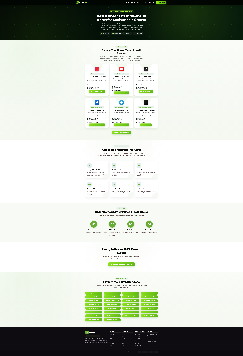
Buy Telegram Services (121, 124)
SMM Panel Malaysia (149, 315)
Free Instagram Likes (131, 304)
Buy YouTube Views (131, 296)
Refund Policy (138, 338)
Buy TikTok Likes (112, 308)
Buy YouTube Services (121, 92)
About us (133, 2)
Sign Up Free (162, 2)
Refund (124, 351)
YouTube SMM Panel (112, 293)
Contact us (139, 2)
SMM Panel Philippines (93, 319)
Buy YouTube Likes (93, 300)
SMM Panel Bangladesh (130, 315)
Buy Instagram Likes (94, 304)
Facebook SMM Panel (149, 293)
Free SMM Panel (112, 312)
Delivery (129, 351)
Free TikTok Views (93, 312)
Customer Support (139, 345)
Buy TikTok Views (130, 308)
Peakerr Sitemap (150, 343)
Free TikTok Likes (149, 308)
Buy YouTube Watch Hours (112, 300)
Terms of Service (138, 334)
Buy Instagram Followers (149, 300)
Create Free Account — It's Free (122, 264)
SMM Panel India (149, 312)
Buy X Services (145, 124)
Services (124, 338)
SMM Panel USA (94, 315)
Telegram (112, 343)
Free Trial (151, 2)
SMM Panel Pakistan (112, 315)
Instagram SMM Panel (93, 293)
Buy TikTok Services (145, 91)
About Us (137, 343)
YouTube (112, 336)
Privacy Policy (138, 336)
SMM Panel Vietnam (112, 319)
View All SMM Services (121, 132)
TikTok (111, 338)
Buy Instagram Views (112, 304)
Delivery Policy (138, 341)
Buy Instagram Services (96, 91)
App (123, 343)
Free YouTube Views (131, 300)
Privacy (118, 351)
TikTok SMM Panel (130, 293)
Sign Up (124, 336)
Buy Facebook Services (96, 124)
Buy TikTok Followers (93, 308)
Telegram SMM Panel (94, 296)
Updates (124, 341)
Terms (145, 2)
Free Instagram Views (149, 304)
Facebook (112, 341)
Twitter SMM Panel (112, 296)
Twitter (111, 345)
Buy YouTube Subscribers (149, 296)
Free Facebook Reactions (130, 312)
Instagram (112, 334)
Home (127, 2)
